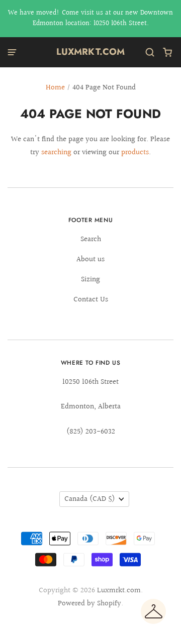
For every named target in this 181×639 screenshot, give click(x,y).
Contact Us (90, 299)
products (135, 152)
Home (55, 87)
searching (56, 152)
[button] (153, 611)
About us (90, 259)
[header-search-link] (150, 52)
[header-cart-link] (167, 52)
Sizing (90, 279)
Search (90, 239)
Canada (89, 499)
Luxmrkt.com (90, 51)
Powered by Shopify (89, 603)
